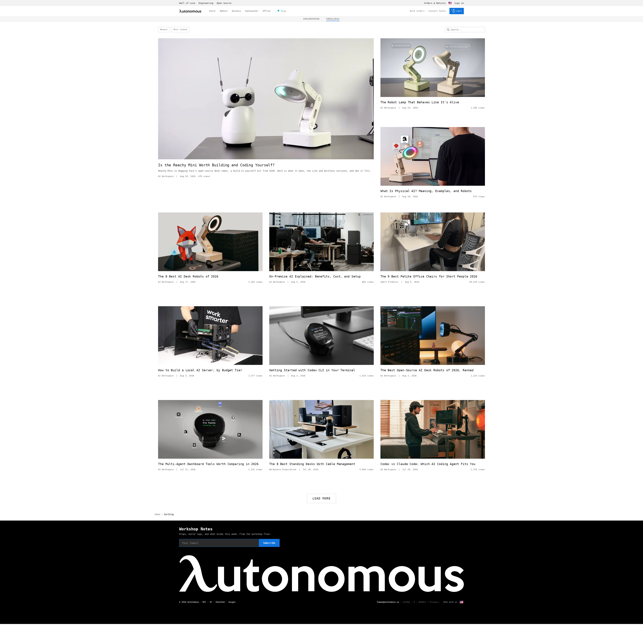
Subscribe (269, 543)
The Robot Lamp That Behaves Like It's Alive (419, 102)
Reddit (422, 602)
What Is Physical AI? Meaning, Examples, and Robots (426, 191)
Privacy (434, 602)
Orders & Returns (435, 3)
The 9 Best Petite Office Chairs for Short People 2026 (428, 276)
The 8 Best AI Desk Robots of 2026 (188, 276)
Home (157, 514)
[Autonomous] (190, 11)
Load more (321, 498)
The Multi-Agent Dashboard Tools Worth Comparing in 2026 (208, 464)
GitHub (406, 602)
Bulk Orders (417, 11)
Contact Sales (437, 11)
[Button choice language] (450, 3)
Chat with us (450, 602)
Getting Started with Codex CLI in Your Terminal (312, 370)
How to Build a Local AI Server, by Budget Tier (200, 370)
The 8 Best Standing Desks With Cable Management (312, 464)
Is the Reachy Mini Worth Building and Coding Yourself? (216, 165)
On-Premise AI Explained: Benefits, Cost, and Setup (315, 276)
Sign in (459, 3)
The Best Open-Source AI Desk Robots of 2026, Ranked (427, 370)
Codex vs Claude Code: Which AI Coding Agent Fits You (427, 464)
